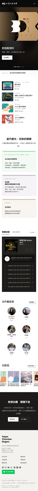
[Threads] (11, 467)
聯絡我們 (22, 456)
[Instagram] (6, 467)
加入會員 (24, 419)
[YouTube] (8, 467)
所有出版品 (32, 366)
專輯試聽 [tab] (6, 232)
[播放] (7, 258)
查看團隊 (32, 302)
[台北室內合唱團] (9, 3)
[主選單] (34, 3)
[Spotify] (14, 467)
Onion (17, 485)
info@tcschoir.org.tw (7, 452)
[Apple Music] (17, 467)
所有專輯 (33, 232)
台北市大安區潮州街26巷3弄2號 (10, 446)
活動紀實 (4, 460)
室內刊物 (4, 456)
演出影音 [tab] (16, 232)
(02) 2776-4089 (6, 448)
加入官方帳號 (9, 472)
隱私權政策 (23, 463)
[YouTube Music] (20, 467)
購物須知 (4, 463)
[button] (19, 266)
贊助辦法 (13, 419)
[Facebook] (3, 467)
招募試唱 (22, 460)
